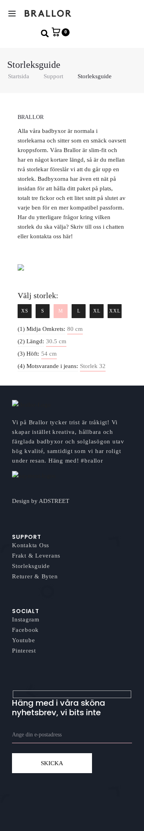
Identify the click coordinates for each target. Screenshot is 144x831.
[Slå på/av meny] (12, 14)
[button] (45, 33)
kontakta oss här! (51, 236)
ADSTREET (54, 501)
